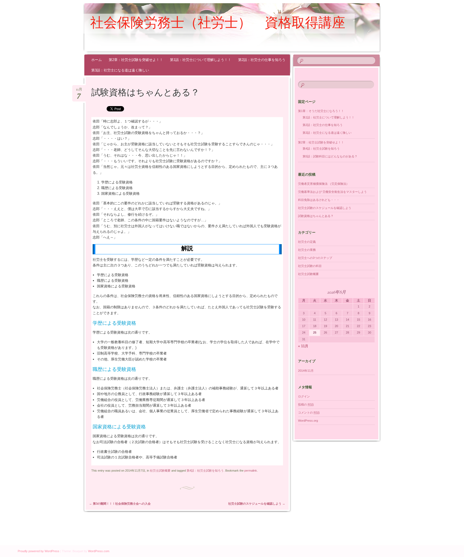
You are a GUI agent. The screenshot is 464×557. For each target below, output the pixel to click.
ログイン (304, 396)
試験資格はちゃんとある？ (316, 216)
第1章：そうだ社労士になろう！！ (321, 111)
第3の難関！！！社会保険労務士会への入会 (120, 503)
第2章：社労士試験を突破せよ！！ (136, 60)
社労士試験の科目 (310, 265)
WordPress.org (308, 420)
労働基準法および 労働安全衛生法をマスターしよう (332, 191)
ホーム (96, 60)
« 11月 (303, 346)
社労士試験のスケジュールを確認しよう (256, 503)
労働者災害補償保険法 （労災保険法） (323, 183)
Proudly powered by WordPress (38, 551)
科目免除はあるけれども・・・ (318, 199)
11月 (79, 91)
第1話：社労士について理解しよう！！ (200, 60)
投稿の (306, 404)
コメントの (309, 412)
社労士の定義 (307, 241)
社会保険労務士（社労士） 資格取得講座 (217, 24)
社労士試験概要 (160, 470)
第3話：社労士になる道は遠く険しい (120, 70)
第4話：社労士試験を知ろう (205, 470)
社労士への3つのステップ (315, 257)
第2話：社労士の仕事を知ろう (261, 60)
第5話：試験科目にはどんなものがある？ (330, 156)
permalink (250, 470)
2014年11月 (306, 370)
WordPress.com (98, 551)
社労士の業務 (307, 249)
